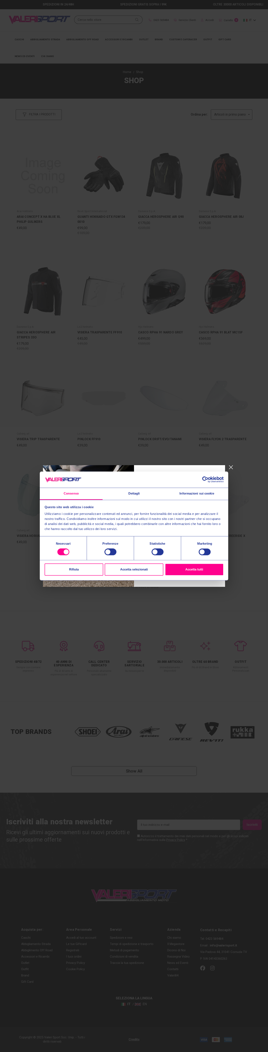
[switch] (110, 552)
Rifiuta (74, 569)
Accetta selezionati (134, 569)
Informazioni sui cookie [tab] (196, 493)
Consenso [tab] (71, 493)
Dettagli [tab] (134, 493)
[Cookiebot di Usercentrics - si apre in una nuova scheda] (205, 479)
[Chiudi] (230, 467)
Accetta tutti (194, 569)
